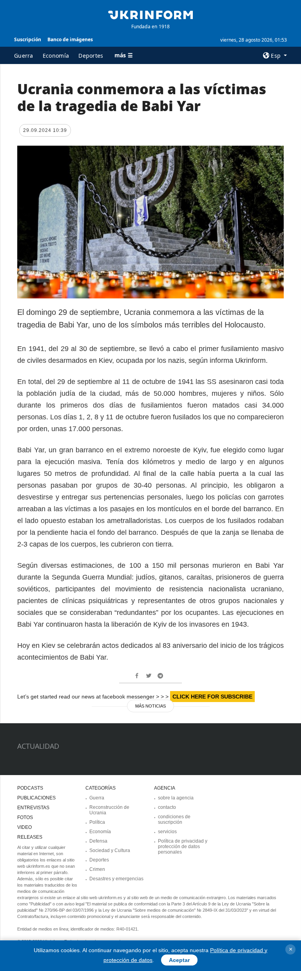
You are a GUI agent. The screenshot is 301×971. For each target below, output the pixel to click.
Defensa (98, 841)
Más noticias (150, 706)
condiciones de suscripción (174, 819)
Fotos (25, 817)
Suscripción (27, 39)
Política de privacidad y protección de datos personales (182, 846)
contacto (167, 807)
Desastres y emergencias (116, 878)
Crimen (97, 869)
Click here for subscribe (212, 696)
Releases (29, 837)
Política (97, 822)
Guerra (23, 55)
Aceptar (179, 960)
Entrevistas (33, 807)
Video (24, 827)
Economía (56, 55)
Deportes (90, 55)
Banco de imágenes (70, 39)
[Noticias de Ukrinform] (150, 14)
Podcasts (30, 788)
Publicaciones (36, 798)
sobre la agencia (176, 798)
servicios (167, 831)
